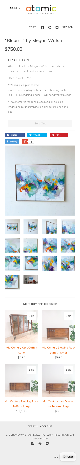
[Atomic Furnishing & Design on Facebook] (42, 27)
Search (32, 426)
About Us (46, 426)
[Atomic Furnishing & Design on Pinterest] (49, 27)
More (14, 8)
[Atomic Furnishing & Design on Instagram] (57, 27)
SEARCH (67, 27)
